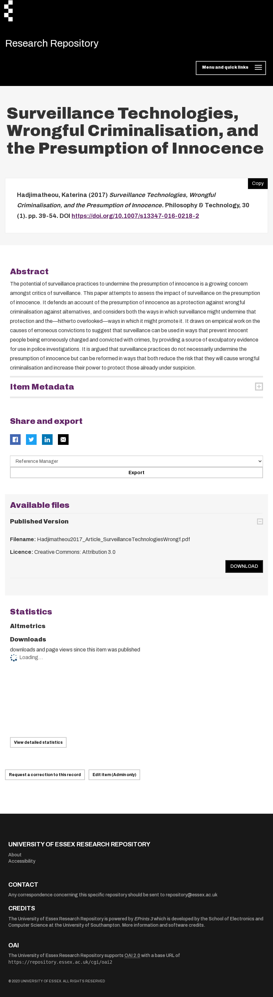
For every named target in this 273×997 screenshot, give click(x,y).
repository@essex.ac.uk (191, 894)
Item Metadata (42, 387)
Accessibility (21, 861)
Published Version (39, 521)
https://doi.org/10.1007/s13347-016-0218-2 (135, 216)
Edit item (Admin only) (114, 774)
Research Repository (52, 43)
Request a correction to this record (45, 774)
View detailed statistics (38, 742)
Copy (256, 182)
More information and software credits (163, 925)
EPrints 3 (143, 918)
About (15, 854)
